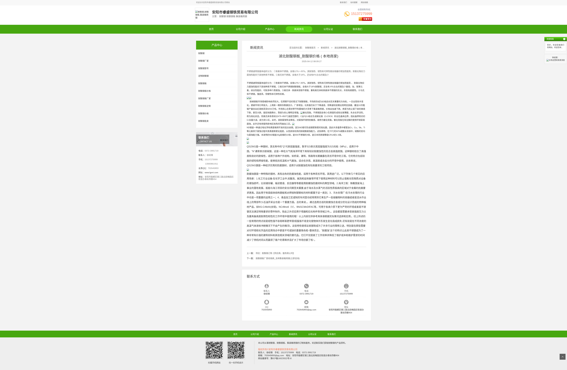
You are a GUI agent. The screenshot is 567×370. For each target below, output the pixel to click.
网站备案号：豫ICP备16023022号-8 (274, 358)
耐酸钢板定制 (204, 106)
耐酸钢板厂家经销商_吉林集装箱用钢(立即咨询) (278, 258)
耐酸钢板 (202, 83)
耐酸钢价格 (203, 113)
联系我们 (343, 2)
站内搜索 (353, 2)
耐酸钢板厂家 (204, 98)
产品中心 (269, 29)
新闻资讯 (299, 29)
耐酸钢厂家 (203, 61)
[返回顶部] (563, 357)
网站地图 (364, 2)
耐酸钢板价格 (204, 91)
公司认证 (328, 29)
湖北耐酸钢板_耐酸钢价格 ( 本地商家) (351, 47)
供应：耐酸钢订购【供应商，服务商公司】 (275, 253)
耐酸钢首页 (310, 47)
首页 (211, 29)
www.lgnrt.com (211, 172)
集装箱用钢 (318, 109)
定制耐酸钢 (203, 76)
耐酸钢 (201, 53)
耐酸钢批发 (203, 121)
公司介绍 (240, 29)
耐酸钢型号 (203, 68)
